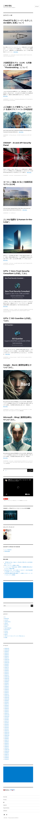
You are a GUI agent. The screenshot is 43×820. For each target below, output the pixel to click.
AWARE (15, 309)
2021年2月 (6, 729)
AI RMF (17, 409)
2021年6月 (6, 722)
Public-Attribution (7, 628)
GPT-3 (15, 410)
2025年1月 (6, 657)
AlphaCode (20, 263)
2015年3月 (6, 757)
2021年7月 (6, 721)
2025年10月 (6, 650)
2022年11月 (6, 697)
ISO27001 (29, 357)
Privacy (11, 357)
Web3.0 (6, 634)
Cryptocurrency (7, 621)
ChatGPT (24, 54)
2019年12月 (6, 749)
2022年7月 (6, 703)
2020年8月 (6, 738)
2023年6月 (6, 686)
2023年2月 (6, 692)
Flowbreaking (17, 99)
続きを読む (16, 51)
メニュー (37, 6)
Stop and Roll (12, 100)
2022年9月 (6, 700)
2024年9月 (6, 664)
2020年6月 (6, 741)
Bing (4, 410)
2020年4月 (6, 744)
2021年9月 (6, 718)
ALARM (16, 263)
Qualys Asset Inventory (16, 310)
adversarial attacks (17, 175)
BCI (12, 54)
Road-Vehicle (7, 629)
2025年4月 (6, 653)
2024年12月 (6, 659)
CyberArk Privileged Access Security (26, 309)
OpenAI (8, 358)
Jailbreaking (22, 99)
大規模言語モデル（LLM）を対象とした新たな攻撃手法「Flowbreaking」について (17, 65)
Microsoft (27, 462)
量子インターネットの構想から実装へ (12, 565)
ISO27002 (5, 358)
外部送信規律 (7, 551)
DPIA (13, 212)
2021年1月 (6, 730)
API (23, 175)
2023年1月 (6, 694)
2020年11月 (6, 733)
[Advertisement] (18, 590)
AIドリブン (20, 409)
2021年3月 (6, 727)
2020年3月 (6, 746)
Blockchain (6, 618)
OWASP (25, 175)
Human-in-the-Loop (8, 264)
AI (9, 54)
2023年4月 (6, 689)
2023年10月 (6, 680)
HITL (4, 264)
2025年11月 (6, 648)
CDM (18, 309)
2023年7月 (6, 684)
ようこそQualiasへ (8, 549)
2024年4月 (6, 672)
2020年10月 (6, 735)
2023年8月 (6, 683)
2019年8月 (6, 752)
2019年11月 (6, 751)
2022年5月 (6, 706)
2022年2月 (6, 711)
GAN (9, 410)
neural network (10, 56)
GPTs (31, 263)
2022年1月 (6, 713)
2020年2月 (6, 748)
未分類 (5, 637)
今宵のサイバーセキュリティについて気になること (14, 635)
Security (11, 99)
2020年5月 (6, 743)
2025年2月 (6, 656)
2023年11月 (6, 678)
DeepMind (28, 263)
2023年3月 (6, 691)
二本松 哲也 (7, 6)
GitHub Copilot (20, 462)
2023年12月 (6, 676)
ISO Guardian (25, 357)
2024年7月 (6, 667)
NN (13, 56)
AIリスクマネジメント (26, 409)
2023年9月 (6, 681)
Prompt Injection (29, 99)
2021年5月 (6, 724)
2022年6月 (6, 705)
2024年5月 (6, 670)
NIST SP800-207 (8, 310)
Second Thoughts (6, 100)
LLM (6, 56)
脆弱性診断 (21, 410)
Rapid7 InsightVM (23, 310)
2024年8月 (6, 665)
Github (16, 462)
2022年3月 (6, 710)
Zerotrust (9, 311)
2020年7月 (6, 740)
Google (12, 410)
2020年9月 (6, 737)
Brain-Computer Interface (18, 54)
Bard (31, 409)
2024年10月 (6, 662)
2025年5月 (6, 651)
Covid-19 (6, 620)
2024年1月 (6, 675)
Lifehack (6, 623)
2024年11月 (6, 661)
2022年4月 (6, 708)
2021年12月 (6, 714)
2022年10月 (6, 699)
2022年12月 (6, 695)
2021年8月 (6, 719)
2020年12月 (6, 732)
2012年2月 (6, 759)
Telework (6, 632)
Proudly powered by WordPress (13, 817)
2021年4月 (6, 725)
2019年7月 (6, 754)
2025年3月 (6, 654)
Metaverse (6, 624)
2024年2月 (6, 673)
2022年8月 (6, 702)
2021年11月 (6, 716)
